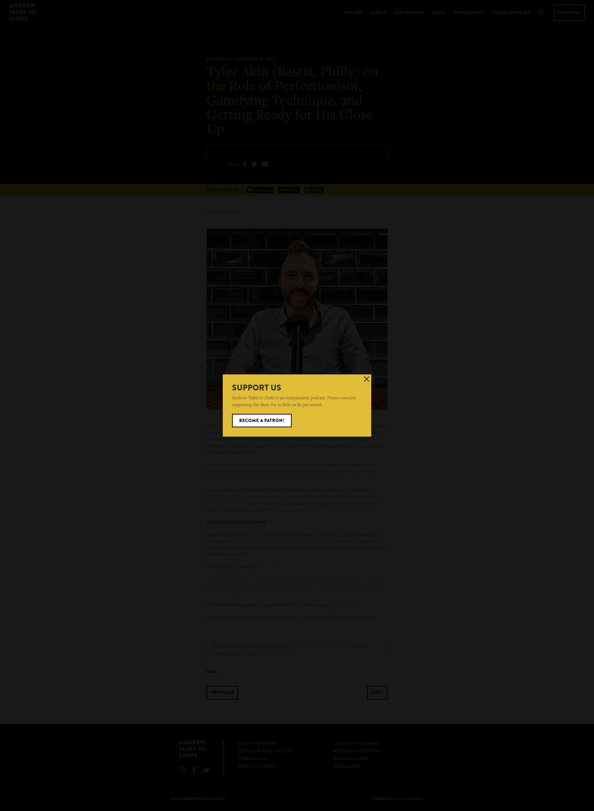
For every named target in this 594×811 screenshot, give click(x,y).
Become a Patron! (262, 420)
